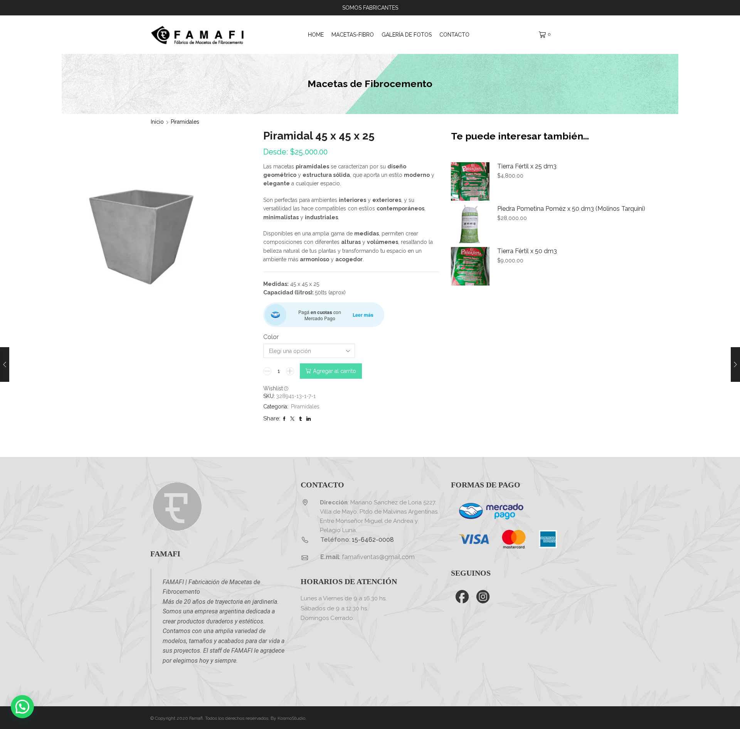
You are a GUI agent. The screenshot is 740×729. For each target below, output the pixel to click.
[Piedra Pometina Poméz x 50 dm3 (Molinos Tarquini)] (470, 224)
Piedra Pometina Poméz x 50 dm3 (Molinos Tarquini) (571, 208)
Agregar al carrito (334, 371)
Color (271, 337)
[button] (22, 706)
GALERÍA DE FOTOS (407, 35)
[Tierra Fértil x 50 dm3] (470, 266)
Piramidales (185, 122)
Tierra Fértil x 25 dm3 (527, 166)
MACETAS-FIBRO (352, 35)
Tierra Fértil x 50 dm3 (527, 251)
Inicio (157, 122)
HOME (316, 35)
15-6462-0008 (373, 539)
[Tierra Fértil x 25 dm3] (470, 181)
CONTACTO (454, 35)
